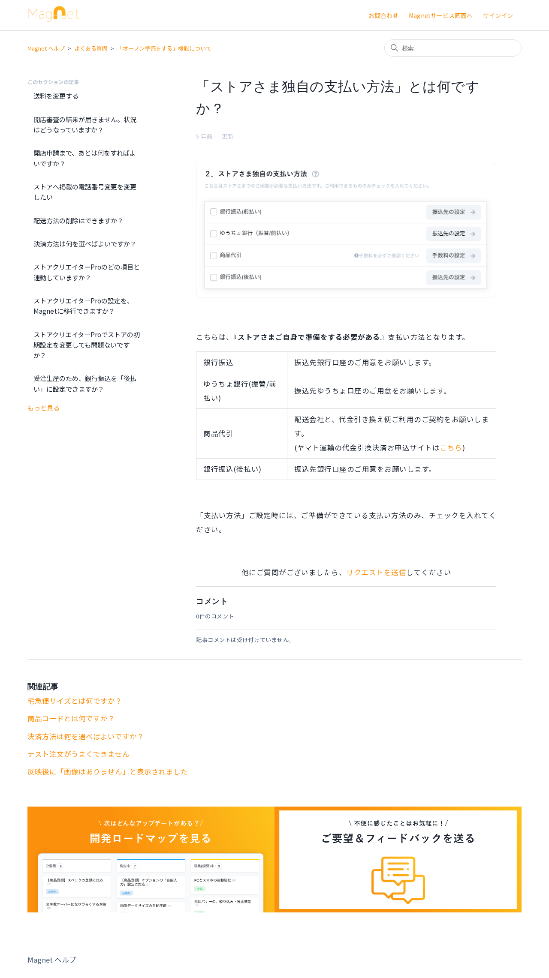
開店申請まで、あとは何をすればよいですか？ (84, 158)
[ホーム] (54, 19)
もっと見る (43, 407)
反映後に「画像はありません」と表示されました (107, 771)
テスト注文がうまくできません (78, 754)
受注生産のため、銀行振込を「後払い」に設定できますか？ (84, 383)
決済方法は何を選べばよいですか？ (84, 243)
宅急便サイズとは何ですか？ (74, 701)
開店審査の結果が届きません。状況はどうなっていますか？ (84, 124)
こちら (451, 447)
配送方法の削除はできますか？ (78, 220)
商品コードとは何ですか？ (71, 718)
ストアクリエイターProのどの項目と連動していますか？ (86, 272)
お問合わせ (383, 15)
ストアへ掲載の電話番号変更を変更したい (84, 191)
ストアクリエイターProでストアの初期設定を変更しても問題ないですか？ (86, 345)
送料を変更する (55, 95)
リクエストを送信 (376, 572)
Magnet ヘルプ (46, 48)
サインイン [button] (498, 15)
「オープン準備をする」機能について (164, 48)
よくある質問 (91, 48)
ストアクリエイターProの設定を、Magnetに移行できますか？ (83, 305)
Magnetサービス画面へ (441, 15)
